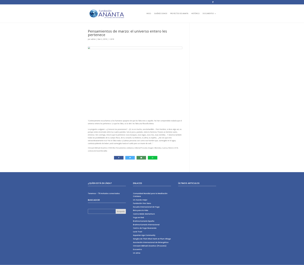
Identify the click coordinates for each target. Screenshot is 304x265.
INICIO (149, 13)
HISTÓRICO (195, 13)
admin (93, 39)
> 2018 (111, 39)
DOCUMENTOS (208, 13)
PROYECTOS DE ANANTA (179, 13)
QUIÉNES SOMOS (160, 13)
